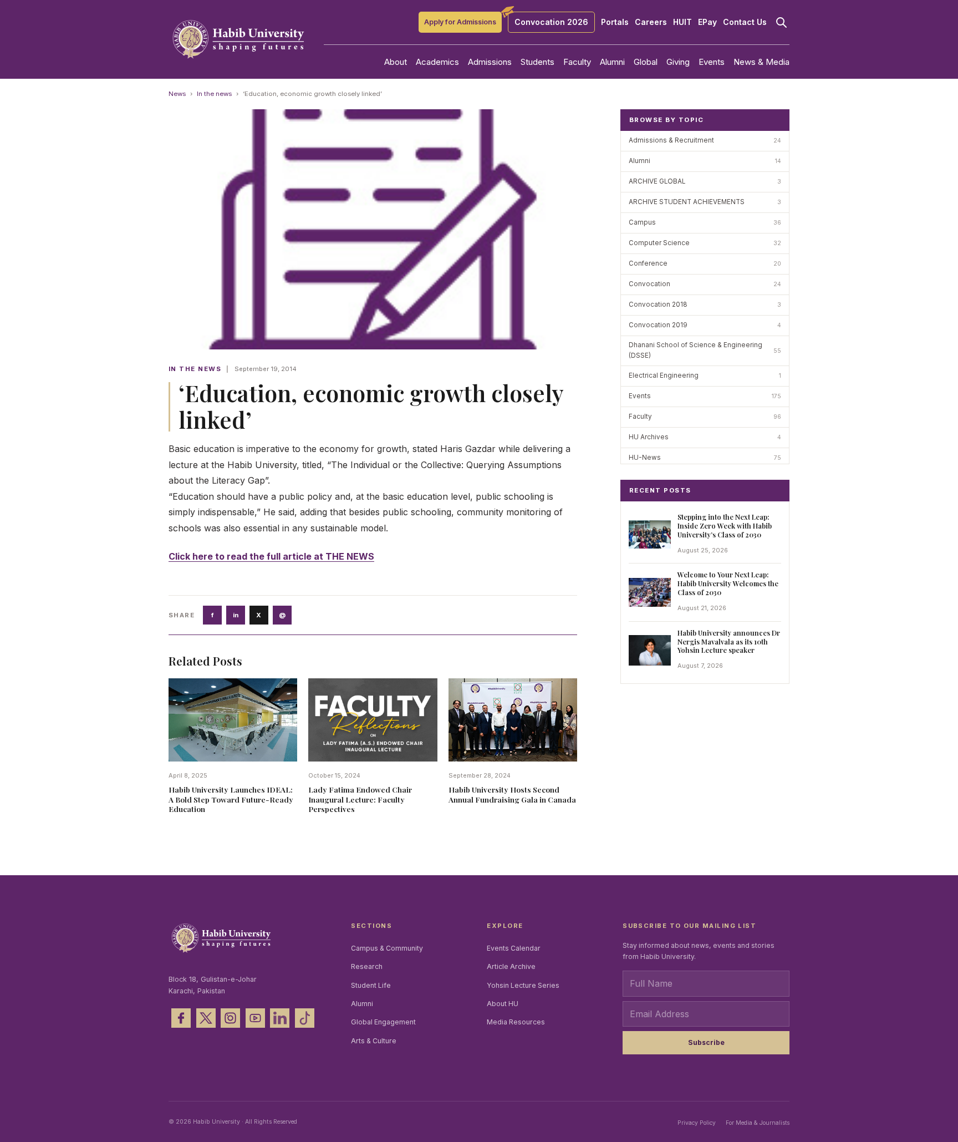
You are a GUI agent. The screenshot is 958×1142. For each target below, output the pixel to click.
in (235, 615)
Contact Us (745, 22)
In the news (214, 94)
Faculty (577, 62)
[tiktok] (304, 1018)
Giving (678, 62)
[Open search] (781, 22)
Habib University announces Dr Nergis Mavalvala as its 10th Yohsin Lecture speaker (728, 641)
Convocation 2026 (551, 22)
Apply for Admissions (460, 22)
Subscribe (706, 1042)
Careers (651, 22)
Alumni (612, 62)
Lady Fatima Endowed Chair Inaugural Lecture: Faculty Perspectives (360, 799)
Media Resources (516, 1022)
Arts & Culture (373, 1041)
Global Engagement (383, 1022)
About (395, 62)
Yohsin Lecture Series (523, 985)
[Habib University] (238, 39)
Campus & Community (387, 948)
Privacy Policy (696, 1122)
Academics (437, 62)
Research (367, 966)
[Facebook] (181, 1018)
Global (646, 62)
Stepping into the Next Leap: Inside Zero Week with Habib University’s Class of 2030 (724, 525)
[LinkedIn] (279, 1018)
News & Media (761, 62)
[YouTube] (255, 1018)
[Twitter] (205, 1018)
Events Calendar (514, 948)
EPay (707, 22)
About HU (502, 1003)
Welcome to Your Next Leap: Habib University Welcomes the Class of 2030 (727, 583)
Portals (615, 22)
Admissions (490, 62)
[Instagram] (230, 1018)
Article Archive (511, 966)
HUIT (682, 22)
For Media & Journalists (757, 1122)
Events (712, 62)
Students (537, 62)
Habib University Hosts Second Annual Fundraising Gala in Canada (512, 794)
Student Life (371, 985)
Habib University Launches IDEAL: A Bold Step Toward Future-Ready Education (231, 799)
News (177, 94)
